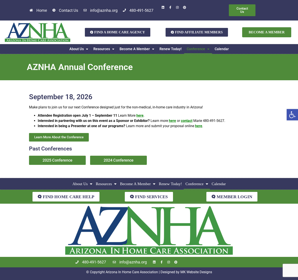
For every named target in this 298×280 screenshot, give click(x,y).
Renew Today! (170, 49)
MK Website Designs (196, 272)
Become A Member (135, 49)
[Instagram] (177, 7)
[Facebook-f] (170, 7)
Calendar (222, 49)
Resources (101, 49)
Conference (196, 49)
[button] (292, 114)
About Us (76, 49)
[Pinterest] (185, 7)
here (140, 115)
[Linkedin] (163, 7)
